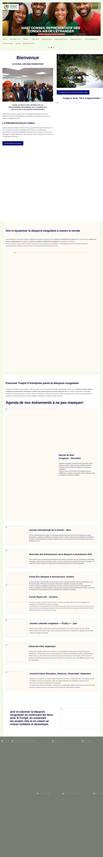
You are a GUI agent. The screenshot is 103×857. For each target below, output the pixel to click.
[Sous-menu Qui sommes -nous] (20, 39)
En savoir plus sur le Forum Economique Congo (73, 92)
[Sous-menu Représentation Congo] (67, 39)
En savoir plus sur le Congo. (12, 143)
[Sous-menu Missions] (28, 39)
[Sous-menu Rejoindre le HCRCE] (34, 43)
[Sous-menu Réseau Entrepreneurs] (97, 39)
